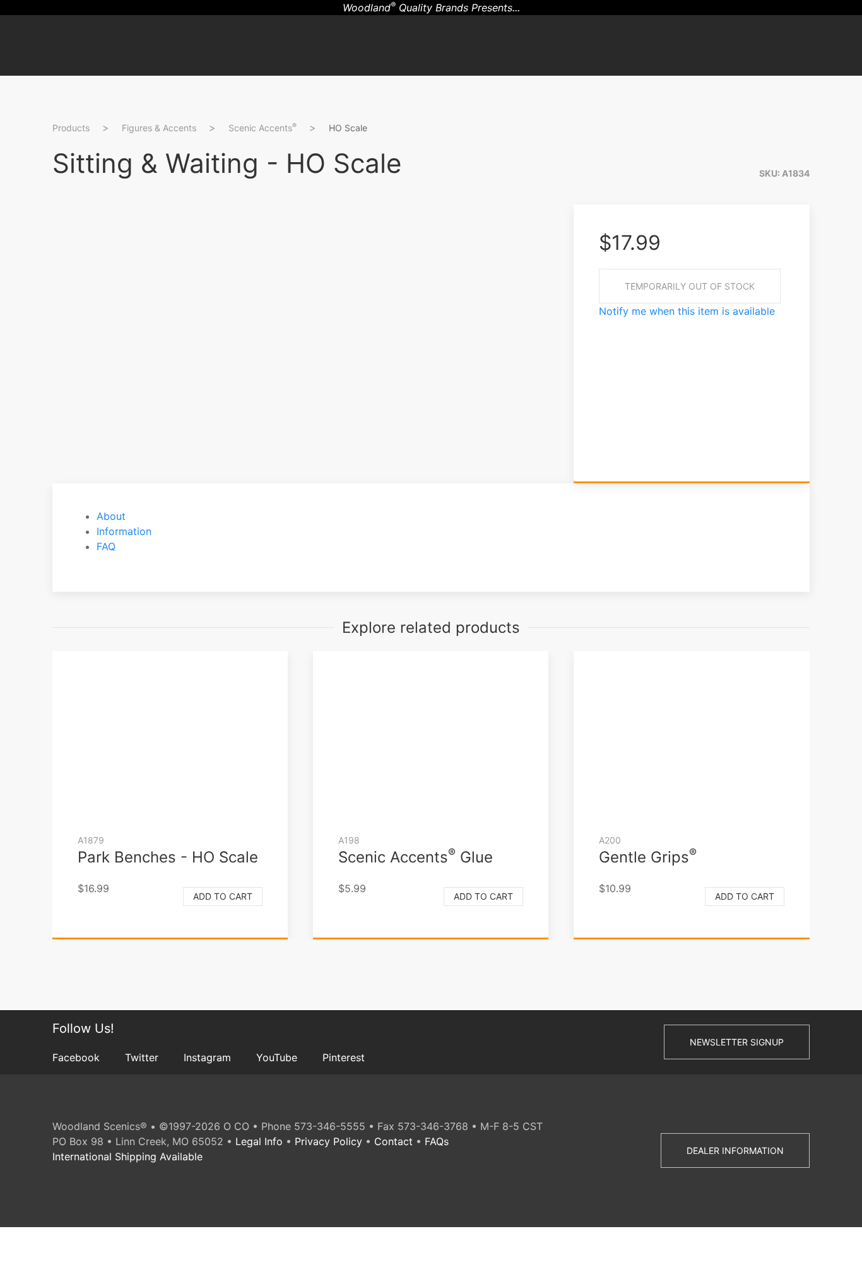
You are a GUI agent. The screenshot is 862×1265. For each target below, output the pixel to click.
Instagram (207, 1057)
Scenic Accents (262, 127)
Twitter (141, 1057)
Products (71, 127)
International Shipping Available (127, 1156)
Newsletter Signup (737, 1042)
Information (124, 531)
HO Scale (348, 127)
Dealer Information (735, 1150)
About (111, 516)
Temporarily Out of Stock (690, 286)
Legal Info (259, 1141)
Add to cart (222, 896)
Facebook (76, 1057)
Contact (393, 1141)
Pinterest (343, 1057)
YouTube (276, 1057)
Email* (840, 291)
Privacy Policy (328, 1141)
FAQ (106, 546)
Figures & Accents (159, 127)
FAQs (437, 1141)
